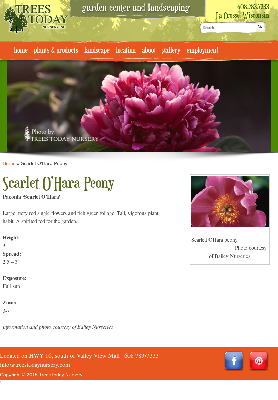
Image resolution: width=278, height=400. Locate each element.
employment (202, 50)
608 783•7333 (141, 355)
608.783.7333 (253, 7)
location (126, 50)
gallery (171, 50)
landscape (97, 50)
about (149, 50)
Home (9, 163)
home (21, 50)
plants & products (56, 50)
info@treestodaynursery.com (35, 364)
